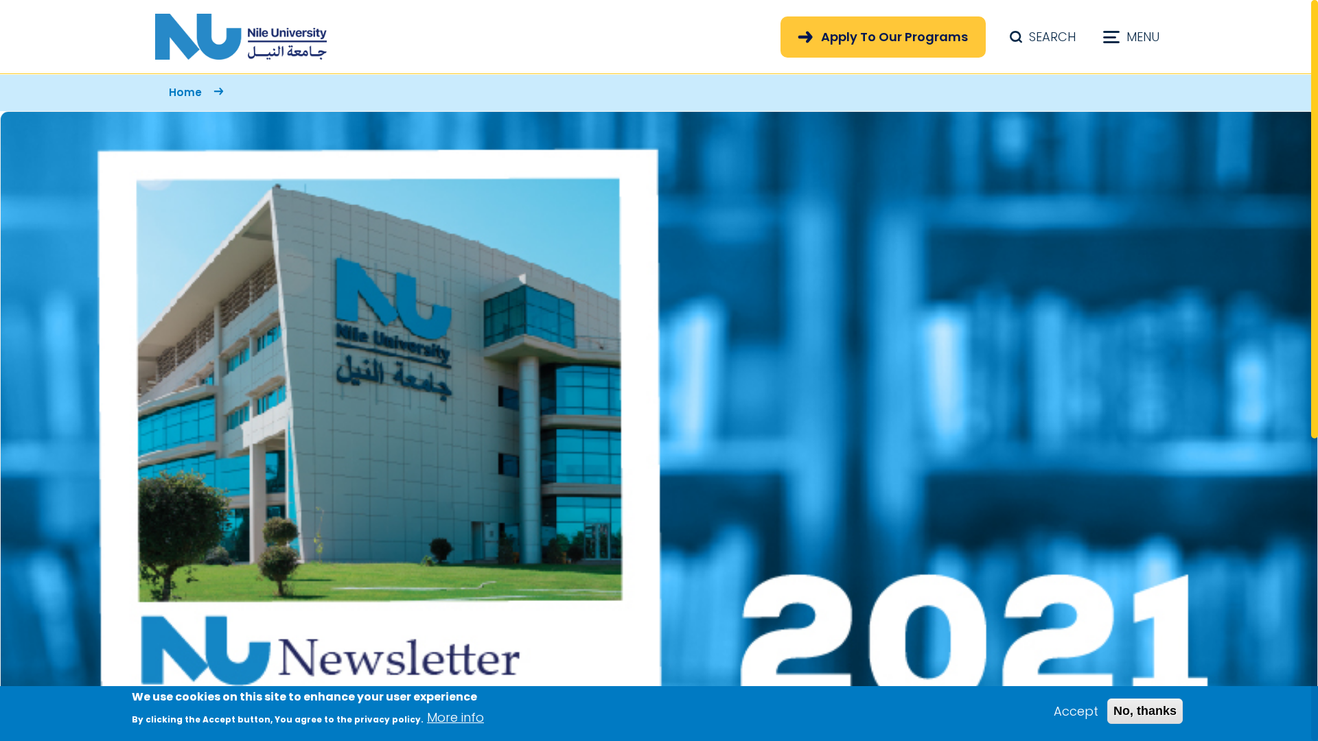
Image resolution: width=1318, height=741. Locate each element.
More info (455, 717)
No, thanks (1145, 711)
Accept (1076, 711)
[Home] (241, 37)
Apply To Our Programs (894, 36)
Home (185, 92)
